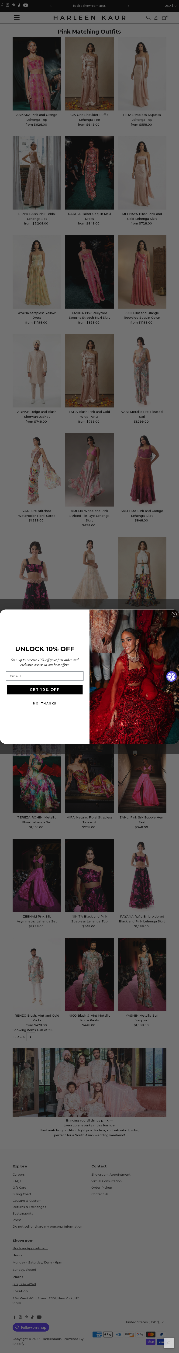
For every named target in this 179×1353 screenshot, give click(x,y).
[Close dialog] (174, 614)
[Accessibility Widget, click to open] (171, 676)
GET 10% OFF (45, 689)
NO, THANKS (44, 703)
